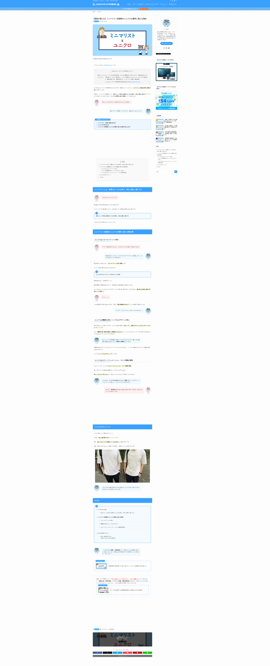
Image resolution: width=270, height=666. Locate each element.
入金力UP (96, 21)
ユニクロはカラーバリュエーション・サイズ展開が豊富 (114, 172)
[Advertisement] (122, 144)
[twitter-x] (171, 1)
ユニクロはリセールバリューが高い (109, 168)
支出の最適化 (111, 629)
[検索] (176, 1)
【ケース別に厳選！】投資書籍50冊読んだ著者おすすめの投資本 (126, 590)
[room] (173, 1)
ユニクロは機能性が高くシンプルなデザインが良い (113, 170)
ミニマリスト (104, 629)
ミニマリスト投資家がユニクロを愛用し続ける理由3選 (113, 166)
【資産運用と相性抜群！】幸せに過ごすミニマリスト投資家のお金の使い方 (127, 566)
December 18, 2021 (135, 81)
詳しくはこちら (144, 8)
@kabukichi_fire (108, 65)
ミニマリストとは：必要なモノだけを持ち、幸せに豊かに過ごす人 (117, 164)
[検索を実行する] (175, 171)
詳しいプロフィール (166, 43)
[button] (97, 653)
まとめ (101, 177)
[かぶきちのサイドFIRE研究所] (106, 4)
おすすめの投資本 (143, 581)
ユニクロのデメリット (105, 174)
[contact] (174, 1)
